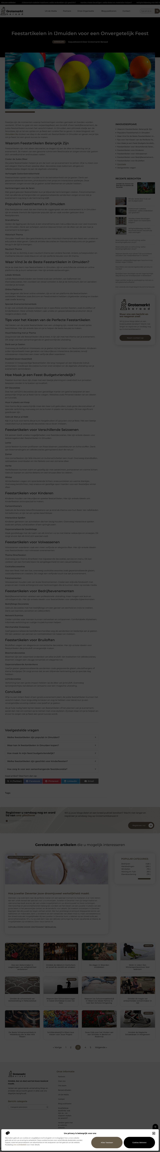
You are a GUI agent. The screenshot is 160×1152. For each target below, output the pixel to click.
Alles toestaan (107, 1142)
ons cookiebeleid (19, 1145)
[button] (153, 1133)
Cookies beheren (139, 1142)
